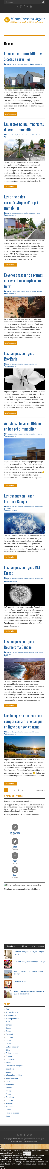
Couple (8, 1041)
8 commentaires (11, 734)
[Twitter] (27, 6)
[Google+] (21, 6)
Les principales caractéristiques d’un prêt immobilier (22, 202)
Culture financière (22, 135)
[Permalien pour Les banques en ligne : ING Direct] (24, 605)
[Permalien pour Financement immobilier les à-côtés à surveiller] (24, 88)
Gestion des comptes (18, 291)
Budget (8, 1031)
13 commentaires (11, 510)
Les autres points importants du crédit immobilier (24, 126)
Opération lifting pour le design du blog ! (29, 961)
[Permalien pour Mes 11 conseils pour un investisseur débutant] (8, 978)
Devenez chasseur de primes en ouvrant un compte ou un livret (23, 280)
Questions (10, 1097)
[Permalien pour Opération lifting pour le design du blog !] (8, 968)
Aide (7, 1009)
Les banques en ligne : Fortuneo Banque (19, 498)
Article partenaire (11, 434)
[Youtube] (30, 6)
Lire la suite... (10, 114)
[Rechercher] (43, 2)
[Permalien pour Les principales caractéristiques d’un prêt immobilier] (24, 239)
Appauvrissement (12, 1012)
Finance (9, 1063)
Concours (9, 1037)
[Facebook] (24, 6)
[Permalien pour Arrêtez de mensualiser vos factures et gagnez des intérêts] (8, 998)
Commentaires (38, 946)
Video (8, 1116)
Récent (24, 946)
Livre (8, 1081)
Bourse (8, 1028)
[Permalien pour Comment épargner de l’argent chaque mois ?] (8, 958)
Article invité (11, 1015)
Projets (38, 135)
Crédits (14, 64)
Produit (26, 64)
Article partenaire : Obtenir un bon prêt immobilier (22, 426)
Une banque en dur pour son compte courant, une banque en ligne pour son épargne (23, 721)
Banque (8, 64)
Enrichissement (12, 1053)
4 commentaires (11, 215)
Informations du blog (14, 1075)
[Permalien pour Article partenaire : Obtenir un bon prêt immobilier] (24, 460)
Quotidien (9, 1100)
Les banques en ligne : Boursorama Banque (19, 644)
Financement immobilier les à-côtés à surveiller (23, 56)
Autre (8, 1022)
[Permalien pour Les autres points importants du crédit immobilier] (24, 161)
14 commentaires (11, 656)
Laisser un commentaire (13, 137)
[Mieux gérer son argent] (24, 21)
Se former (39, 434)
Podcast (9, 1088)
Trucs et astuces (36, 291)
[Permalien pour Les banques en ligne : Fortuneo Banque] (24, 534)
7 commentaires (37, 64)
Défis (8, 1050)
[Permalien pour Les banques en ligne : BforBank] (24, 390)
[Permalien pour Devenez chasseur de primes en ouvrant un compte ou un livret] (24, 317)
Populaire (11, 946)
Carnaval (9, 1034)
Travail (8, 1110)
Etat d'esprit (10, 1059)
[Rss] (17, 6)
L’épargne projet (20, 981)
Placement (35, 732)
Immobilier (20, 64)
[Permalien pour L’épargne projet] (8, 988)
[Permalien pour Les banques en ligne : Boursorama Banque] (24, 679)
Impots (8, 1072)
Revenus (9, 1103)
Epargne (14, 364)
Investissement (12, 1078)
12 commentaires (11, 581)
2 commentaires (11, 293)
